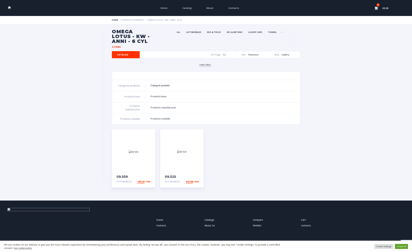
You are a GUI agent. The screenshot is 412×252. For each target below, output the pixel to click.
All (178, 32)
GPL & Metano (234, 32)
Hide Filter (205, 64)
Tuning (272, 32)
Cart (303, 219)
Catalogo (209, 219)
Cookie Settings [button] (383, 246)
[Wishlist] (365, 8)
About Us (210, 225)
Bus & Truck (214, 32)
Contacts (233, 8)
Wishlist (257, 225)
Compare (258, 219)
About (210, 8)
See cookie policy (23, 248)
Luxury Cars (255, 32)
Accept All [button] (401, 246)
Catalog (187, 8)
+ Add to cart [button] (141, 181)
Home (164, 8)
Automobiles (193, 32)
